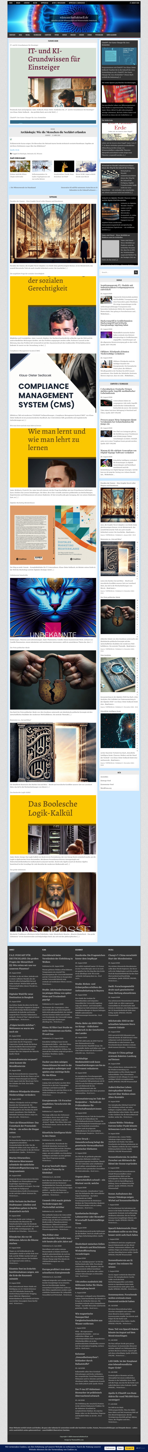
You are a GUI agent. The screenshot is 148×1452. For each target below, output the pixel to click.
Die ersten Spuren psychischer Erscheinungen (119, 42)
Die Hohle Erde (107, 80)
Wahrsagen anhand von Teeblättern (23, 785)
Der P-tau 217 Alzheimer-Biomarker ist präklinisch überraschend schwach (88, 1385)
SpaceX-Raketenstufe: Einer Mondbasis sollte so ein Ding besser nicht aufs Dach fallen (123, 1224)
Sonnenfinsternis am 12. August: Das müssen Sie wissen (120, 1256)
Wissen (18, 3)
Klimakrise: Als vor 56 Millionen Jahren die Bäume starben (23, 1233)
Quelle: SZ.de (14, 143)
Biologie (73, 35)
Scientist (47, 128)
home (10, 3)
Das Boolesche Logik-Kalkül (20, 636)
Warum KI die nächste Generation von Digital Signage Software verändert (118, 439)
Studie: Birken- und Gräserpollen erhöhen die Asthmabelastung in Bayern (89, 980)
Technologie (37, 35)
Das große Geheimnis (18, 713)
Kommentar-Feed (107, 772)
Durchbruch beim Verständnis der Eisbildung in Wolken (57, 951)
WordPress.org (106, 776)
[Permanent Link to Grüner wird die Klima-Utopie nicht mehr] (20, 159)
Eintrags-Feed (106, 769)
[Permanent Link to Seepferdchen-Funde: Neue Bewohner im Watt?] (64, 159)
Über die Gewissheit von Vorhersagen (115, 120)
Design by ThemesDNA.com (74, 1432)
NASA (20, 35)
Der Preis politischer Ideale (20, 491)
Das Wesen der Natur (17, 862)
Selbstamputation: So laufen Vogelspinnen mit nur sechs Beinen (41, 169)
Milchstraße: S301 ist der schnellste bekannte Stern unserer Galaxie (121, 1017)
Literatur (26, 3)
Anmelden (104, 765)
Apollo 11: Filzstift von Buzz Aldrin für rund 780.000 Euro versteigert (123, 1389)
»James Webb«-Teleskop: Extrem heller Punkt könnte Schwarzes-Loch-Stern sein (122, 1118)
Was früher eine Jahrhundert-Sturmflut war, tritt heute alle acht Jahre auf (57, 1231)
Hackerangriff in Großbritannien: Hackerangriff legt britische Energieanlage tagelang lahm (117, 310)
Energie (64, 35)
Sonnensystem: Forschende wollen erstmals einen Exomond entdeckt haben (122, 1290)
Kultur (35, 3)
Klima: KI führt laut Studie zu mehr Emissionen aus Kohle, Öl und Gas (57, 1023)
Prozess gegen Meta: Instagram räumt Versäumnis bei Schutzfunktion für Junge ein (118, 409)
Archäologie (22, 146)
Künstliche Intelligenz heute (111, 699)
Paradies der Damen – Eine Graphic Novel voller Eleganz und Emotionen (118, 472)
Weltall (28, 35)
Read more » (130, 520)
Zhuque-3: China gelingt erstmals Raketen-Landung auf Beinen (122, 1049)
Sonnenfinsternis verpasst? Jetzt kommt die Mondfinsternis (23, 1055)
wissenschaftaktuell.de (74, 17)
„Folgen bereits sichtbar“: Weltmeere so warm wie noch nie (22, 1021)
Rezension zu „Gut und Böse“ (20, 563)
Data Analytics (106, 643)
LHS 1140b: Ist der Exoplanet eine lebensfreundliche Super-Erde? (122, 1357)
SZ (35, 146)
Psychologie (99, 35)
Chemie (90, 35)
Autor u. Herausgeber (58, 3)
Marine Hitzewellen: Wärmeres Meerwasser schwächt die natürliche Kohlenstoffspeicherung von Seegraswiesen (24, 1157)
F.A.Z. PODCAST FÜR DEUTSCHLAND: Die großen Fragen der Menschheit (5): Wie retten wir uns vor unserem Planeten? (24, 955)
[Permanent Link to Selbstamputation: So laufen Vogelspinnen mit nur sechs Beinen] (42, 159)
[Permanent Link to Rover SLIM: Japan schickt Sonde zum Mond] (86, 159)
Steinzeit (30, 146)
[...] (75, 112)
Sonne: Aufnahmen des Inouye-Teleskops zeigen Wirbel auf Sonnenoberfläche (123, 1190)
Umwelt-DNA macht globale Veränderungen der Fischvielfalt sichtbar (56, 1196)
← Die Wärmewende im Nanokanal (22, 180)
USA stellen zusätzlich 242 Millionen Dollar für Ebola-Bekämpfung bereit (89, 1278)
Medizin (81, 35)
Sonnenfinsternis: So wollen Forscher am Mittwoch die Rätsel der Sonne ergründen (122, 1153)
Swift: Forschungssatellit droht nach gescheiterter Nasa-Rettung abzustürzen (122, 982)
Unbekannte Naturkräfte (19, 418)
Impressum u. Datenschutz (77, 3)
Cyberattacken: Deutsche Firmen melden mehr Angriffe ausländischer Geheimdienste (118, 379)
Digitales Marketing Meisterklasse (22, 346)
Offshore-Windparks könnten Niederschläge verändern (115, 340)
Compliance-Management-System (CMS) (25, 194)
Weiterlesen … (106, 302)
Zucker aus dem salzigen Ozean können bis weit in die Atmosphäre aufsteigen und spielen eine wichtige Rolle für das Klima (57, 1061)
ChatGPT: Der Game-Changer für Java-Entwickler (28, 45)
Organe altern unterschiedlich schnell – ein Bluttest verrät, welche (90, 1172)
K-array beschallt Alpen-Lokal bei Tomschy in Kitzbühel (54, 1162)
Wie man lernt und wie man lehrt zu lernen (25, 269)
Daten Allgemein (111, 35)
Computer (48, 35)
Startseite (12, 35)
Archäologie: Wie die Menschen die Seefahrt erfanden (53, 125)
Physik (57, 35)
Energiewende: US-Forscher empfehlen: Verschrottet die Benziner (56, 1096)
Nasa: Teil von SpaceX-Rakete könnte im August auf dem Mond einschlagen (123, 1325)
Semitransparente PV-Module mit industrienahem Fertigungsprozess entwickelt (117, 275)
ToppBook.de (44, 3)
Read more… (90, 1046)
